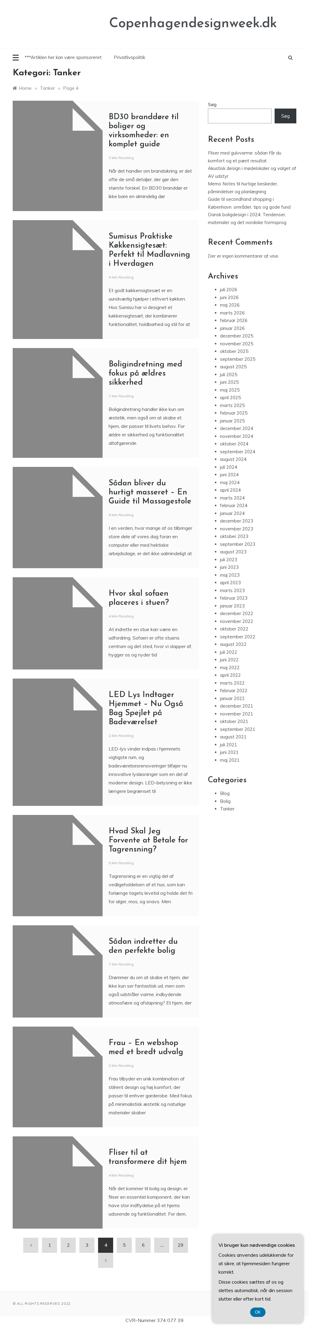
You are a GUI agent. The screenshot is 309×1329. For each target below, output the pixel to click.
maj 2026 (230, 305)
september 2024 (237, 451)
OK (258, 1312)
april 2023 (230, 582)
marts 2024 (232, 498)
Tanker (227, 809)
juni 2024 (229, 474)
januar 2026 (232, 328)
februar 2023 (233, 598)
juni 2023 (229, 567)
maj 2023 (230, 575)
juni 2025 (229, 382)
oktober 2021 (234, 721)
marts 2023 (232, 590)
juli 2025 (228, 374)
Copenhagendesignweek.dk (193, 24)
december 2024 (236, 428)
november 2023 (236, 529)
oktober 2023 (234, 536)
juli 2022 (228, 652)
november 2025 (236, 344)
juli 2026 (228, 289)
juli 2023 (228, 559)
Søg (212, 104)
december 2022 (236, 613)
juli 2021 (228, 745)
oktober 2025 (234, 351)
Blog (225, 793)
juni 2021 (229, 752)
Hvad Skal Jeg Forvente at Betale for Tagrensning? (148, 840)
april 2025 (230, 397)
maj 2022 (230, 667)
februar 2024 (233, 505)
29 (180, 1245)
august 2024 (233, 459)
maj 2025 (230, 390)
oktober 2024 (234, 444)
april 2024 (230, 490)
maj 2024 (230, 482)
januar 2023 (232, 606)
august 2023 (233, 552)
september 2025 (237, 359)
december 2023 (236, 521)
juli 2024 (228, 467)
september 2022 (237, 637)
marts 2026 (232, 313)
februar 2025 (233, 413)
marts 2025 (232, 405)
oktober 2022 (234, 629)
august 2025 (233, 367)
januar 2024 (232, 513)
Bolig (225, 801)
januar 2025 (232, 421)
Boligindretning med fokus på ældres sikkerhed (145, 373)
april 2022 (230, 675)
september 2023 (237, 544)
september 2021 (237, 729)
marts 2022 (232, 683)
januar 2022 (232, 698)
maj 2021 (230, 760)
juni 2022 (229, 660)
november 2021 (236, 714)
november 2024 (236, 436)
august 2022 (233, 644)
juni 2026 (229, 297)
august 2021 (233, 737)
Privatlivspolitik (129, 57)
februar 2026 (233, 320)
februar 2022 (233, 690)
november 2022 (236, 621)
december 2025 (236, 336)
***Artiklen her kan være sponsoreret (63, 57)
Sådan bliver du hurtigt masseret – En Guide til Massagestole (150, 492)
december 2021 (236, 706)
